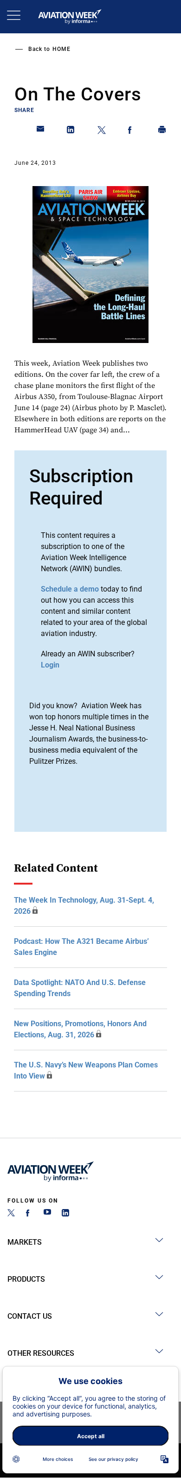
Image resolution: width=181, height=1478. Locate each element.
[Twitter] (11, 1214)
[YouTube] (47, 1214)
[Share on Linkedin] (71, 131)
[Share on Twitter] (101, 131)
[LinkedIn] (65, 1214)
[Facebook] (29, 1214)
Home (61, 49)
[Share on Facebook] (132, 131)
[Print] (162, 131)
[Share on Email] (41, 131)
